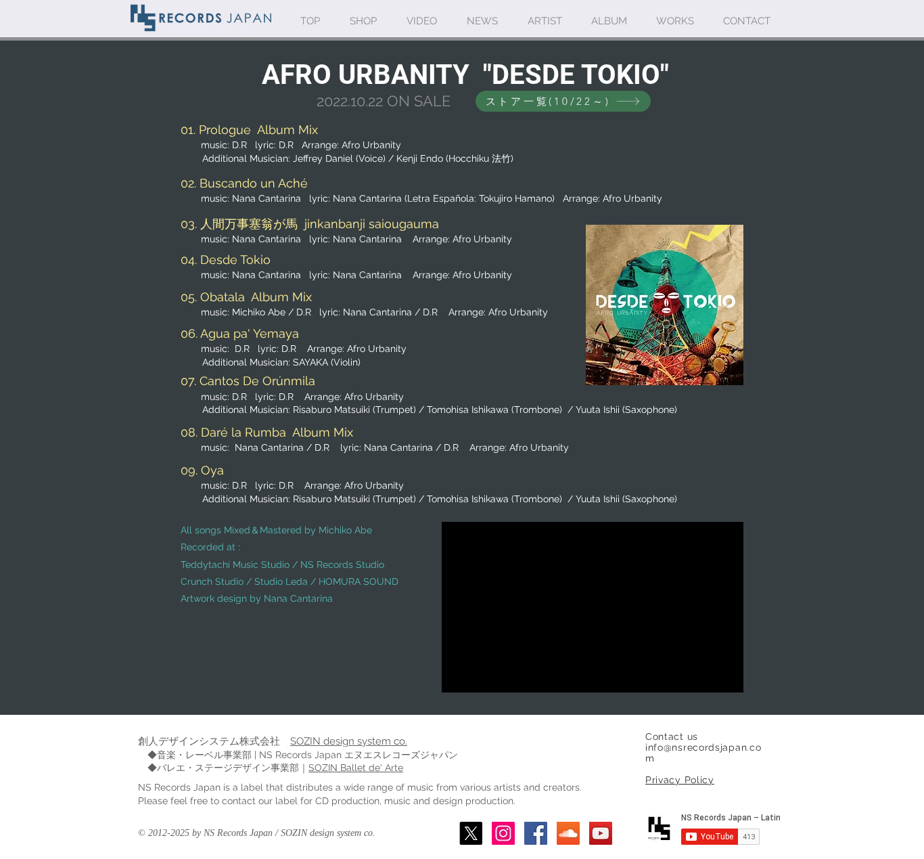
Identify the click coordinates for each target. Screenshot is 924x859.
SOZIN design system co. (348, 741)
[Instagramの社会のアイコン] (503, 833)
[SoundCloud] (568, 833)
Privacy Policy (679, 779)
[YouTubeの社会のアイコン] (600, 833)
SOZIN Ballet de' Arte (355, 767)
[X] (470, 833)
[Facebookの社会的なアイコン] (535, 833)
